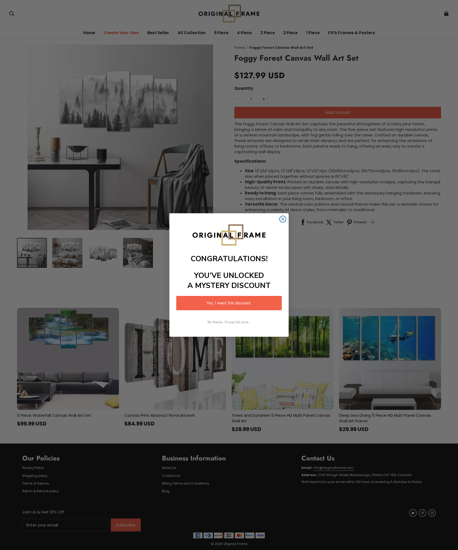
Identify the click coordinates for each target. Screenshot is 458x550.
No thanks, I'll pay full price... (229, 322)
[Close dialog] (283, 219)
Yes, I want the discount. (229, 303)
